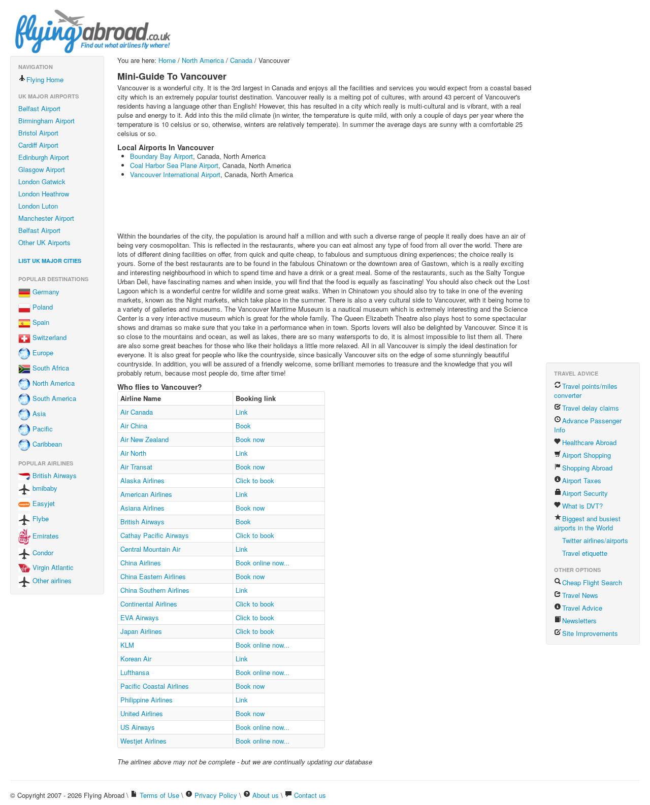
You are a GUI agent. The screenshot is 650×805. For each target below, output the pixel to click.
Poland (41, 307)
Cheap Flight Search (592, 582)
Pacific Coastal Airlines (154, 686)
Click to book (255, 480)
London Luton (38, 206)
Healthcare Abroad (589, 442)
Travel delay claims (590, 408)
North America (52, 383)
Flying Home (44, 79)
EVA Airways (139, 617)
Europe (41, 353)
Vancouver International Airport (175, 174)
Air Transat (136, 467)
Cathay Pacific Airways (154, 535)
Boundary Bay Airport (161, 156)
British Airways (53, 475)
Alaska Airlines (142, 480)
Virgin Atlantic (52, 567)
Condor (41, 552)
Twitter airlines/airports (595, 540)
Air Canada (136, 412)
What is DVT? (582, 506)
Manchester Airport (46, 218)
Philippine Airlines (146, 700)
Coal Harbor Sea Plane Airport (174, 165)
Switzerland (48, 338)
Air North (133, 453)
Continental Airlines (148, 604)
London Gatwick (42, 181)
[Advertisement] (302, 206)
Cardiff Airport (38, 145)
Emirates (44, 536)
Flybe (39, 519)
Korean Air (135, 658)
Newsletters (579, 620)
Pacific (41, 429)
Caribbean (46, 444)
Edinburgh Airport (43, 157)
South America (53, 399)
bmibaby (43, 488)
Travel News (580, 595)
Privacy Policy (215, 795)
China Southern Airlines (154, 590)
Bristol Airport (38, 133)
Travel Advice (582, 608)
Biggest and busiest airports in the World (587, 523)
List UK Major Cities (49, 260)
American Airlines (146, 494)
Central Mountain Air (150, 549)
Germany (44, 292)
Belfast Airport (39, 108)
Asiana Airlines (142, 508)
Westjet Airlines (143, 741)
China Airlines (140, 562)
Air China (133, 425)
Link (242, 412)
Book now (250, 439)
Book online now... (262, 562)
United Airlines (141, 713)
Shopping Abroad (587, 468)
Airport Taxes (581, 480)
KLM (127, 645)
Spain (39, 322)
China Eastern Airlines (153, 576)
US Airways (137, 727)
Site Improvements (590, 633)
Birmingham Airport (46, 120)
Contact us (310, 795)
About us (265, 795)
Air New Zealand (144, 439)
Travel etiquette (584, 553)
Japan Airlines (141, 631)
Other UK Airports (44, 242)
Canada (241, 60)
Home (167, 60)
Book (243, 425)
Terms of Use (159, 795)
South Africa (49, 368)
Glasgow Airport (41, 169)
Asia (38, 414)
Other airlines (51, 580)
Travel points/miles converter (586, 390)
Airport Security (585, 493)
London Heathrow (43, 193)
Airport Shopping (586, 455)
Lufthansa (134, 672)
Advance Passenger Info (588, 425)
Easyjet (42, 504)
